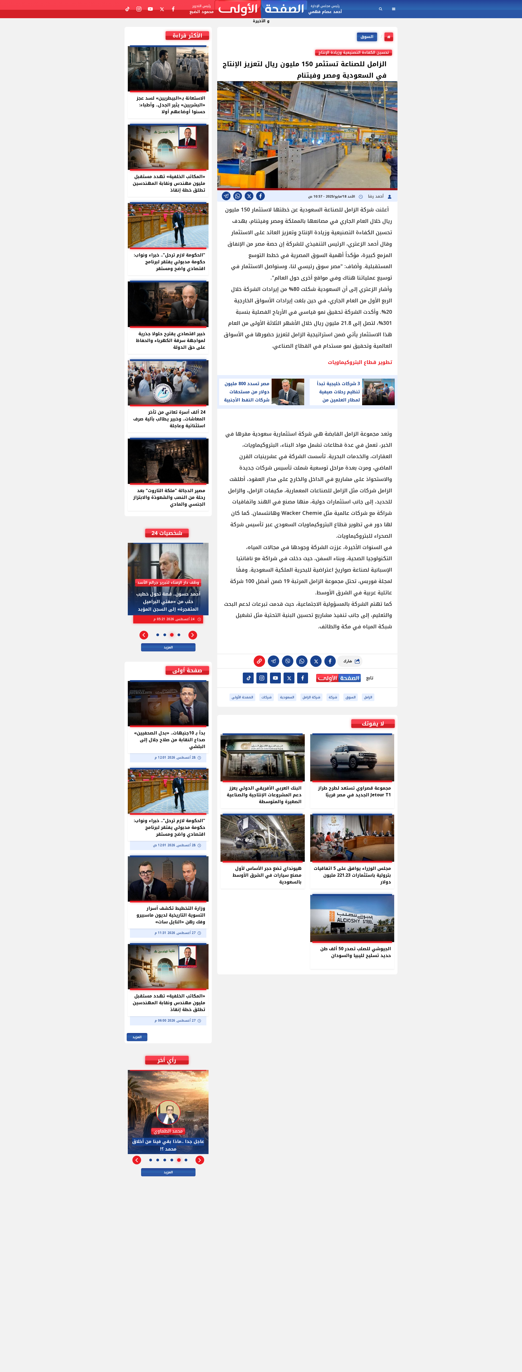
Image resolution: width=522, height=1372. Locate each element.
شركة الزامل (311, 697)
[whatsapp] (259, 661)
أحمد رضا (376, 196)
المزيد (168, 647)
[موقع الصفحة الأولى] (261, 9)
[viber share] (226, 196)
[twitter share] (249, 196)
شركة (333, 697)
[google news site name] (302, 678)
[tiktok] (248, 678)
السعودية (287, 697)
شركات (267, 697)
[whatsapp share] (237, 196)
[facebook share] (260, 196)
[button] (192, 635)
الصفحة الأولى (242, 697)
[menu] (393, 9)
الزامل (368, 697)
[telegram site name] (275, 678)
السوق (367, 36)
